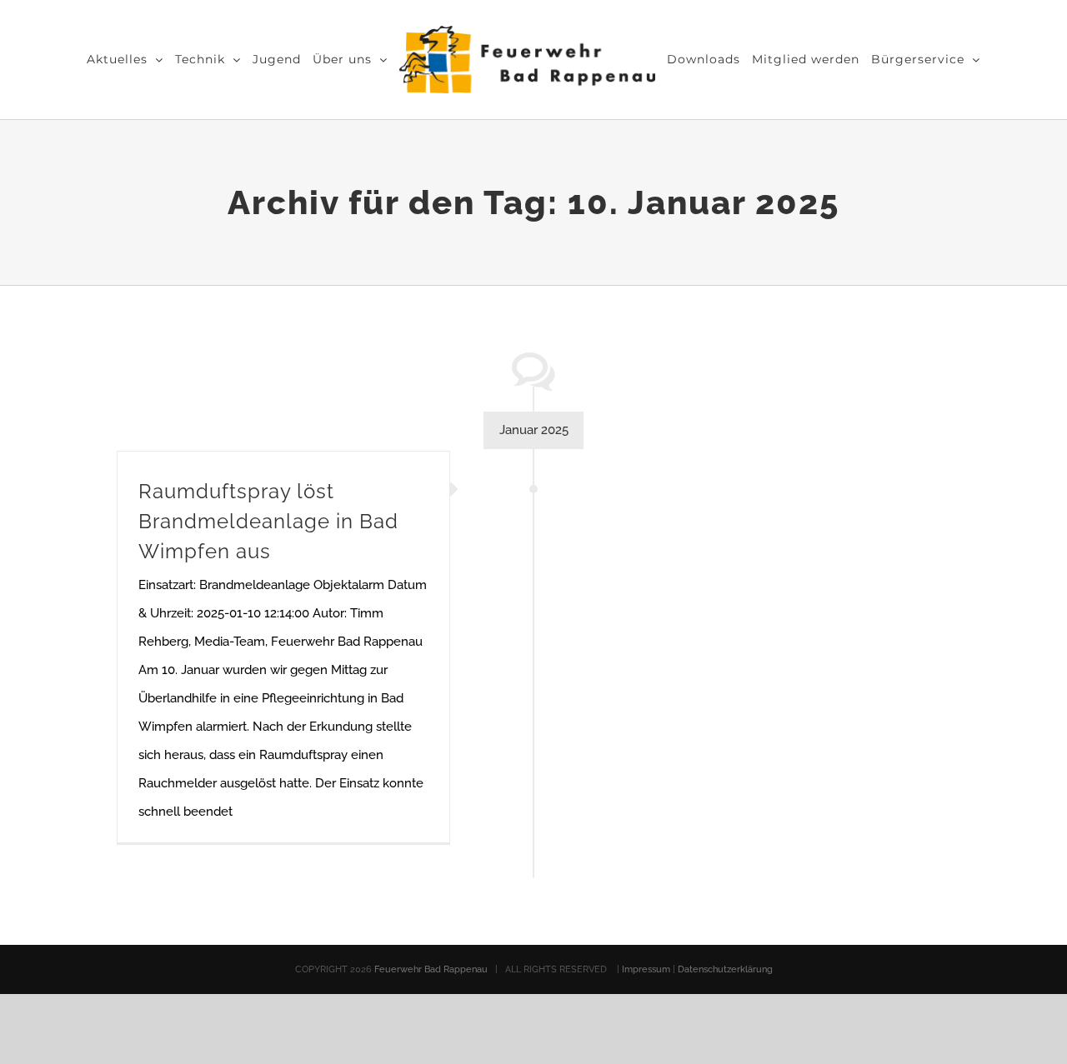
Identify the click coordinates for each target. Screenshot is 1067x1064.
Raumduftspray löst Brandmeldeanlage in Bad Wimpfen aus (268, 521)
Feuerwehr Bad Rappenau (431, 969)
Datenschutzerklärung (725, 969)
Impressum (647, 969)
